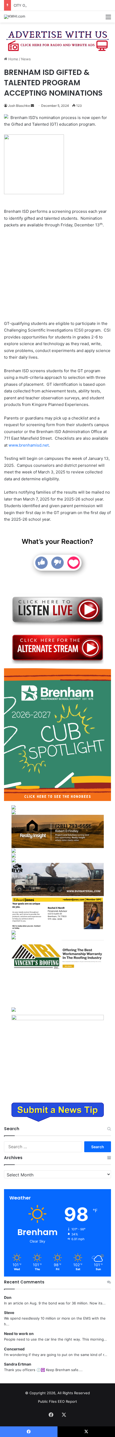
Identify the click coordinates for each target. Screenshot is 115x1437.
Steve (9, 1312)
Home (12, 59)
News (26, 59)
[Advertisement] (57, 275)
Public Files (48, 1401)
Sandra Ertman (17, 1364)
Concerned (14, 1349)
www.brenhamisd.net (29, 445)
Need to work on (19, 1333)
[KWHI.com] (14, 17)
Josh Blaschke (19, 106)
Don (7, 1297)
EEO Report (67, 1401)
